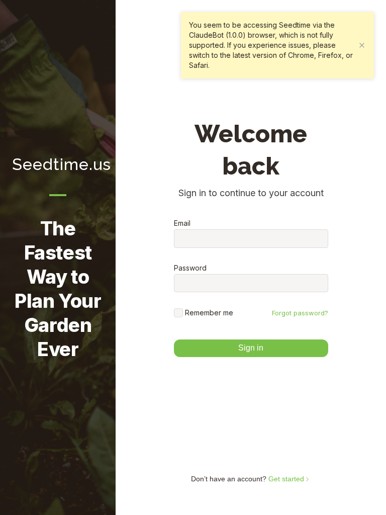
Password (190, 268)
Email (182, 223)
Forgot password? (300, 313)
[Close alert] (362, 45)
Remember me (209, 312)
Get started (287, 479)
